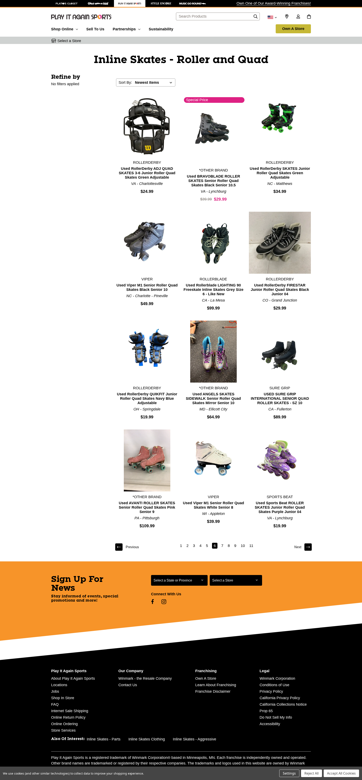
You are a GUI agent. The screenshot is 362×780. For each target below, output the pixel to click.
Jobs (55, 691)
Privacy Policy (271, 691)
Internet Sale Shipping (69, 711)
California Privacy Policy (280, 698)
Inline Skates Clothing (146, 739)
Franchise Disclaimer (212, 691)
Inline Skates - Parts (103, 739)
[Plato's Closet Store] (67, 3)
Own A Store (293, 29)
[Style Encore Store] (161, 3)
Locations (59, 685)
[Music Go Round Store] (192, 3)
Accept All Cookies (341, 773)
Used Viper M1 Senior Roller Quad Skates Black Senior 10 (147, 287)
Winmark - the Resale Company (145, 678)
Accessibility (270, 724)
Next (297, 547)
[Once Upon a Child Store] (98, 3)
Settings (289, 773)
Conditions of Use (274, 685)
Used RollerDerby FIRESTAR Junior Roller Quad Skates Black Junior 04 (280, 289)
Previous (132, 547)
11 (251, 546)
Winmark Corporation (277, 678)
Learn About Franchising (215, 685)
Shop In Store (62, 698)
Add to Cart (147, 126)
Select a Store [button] (69, 41)
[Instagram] (163, 601)
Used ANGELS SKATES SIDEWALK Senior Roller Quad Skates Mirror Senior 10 (213, 398)
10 (243, 546)
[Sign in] (298, 16)
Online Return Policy (68, 717)
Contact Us (127, 685)
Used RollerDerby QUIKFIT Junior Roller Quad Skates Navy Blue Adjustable (147, 398)
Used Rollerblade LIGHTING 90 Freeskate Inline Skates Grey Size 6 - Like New (213, 289)
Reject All (311, 773)
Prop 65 (266, 711)
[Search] (255, 17)
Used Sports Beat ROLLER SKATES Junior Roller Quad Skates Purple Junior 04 (280, 507)
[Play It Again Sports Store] (129, 3)
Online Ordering (64, 724)
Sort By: (125, 82)
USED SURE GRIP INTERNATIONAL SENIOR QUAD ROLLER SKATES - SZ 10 (280, 398)
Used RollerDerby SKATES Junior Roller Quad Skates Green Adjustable (280, 172)
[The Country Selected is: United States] (272, 17)
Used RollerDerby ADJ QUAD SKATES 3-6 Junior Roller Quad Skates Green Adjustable (147, 172)
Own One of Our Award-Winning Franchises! (274, 3)
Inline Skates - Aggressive (194, 739)
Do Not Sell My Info (276, 717)
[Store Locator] (286, 16)
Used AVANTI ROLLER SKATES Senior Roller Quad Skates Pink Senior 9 (147, 507)
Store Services (63, 730)
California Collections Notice (283, 704)
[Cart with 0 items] (309, 16)
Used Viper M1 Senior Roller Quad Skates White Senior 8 (213, 505)
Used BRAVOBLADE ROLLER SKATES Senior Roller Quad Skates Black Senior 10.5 (213, 180)
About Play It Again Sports (73, 678)
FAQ (55, 704)
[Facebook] (152, 601)
